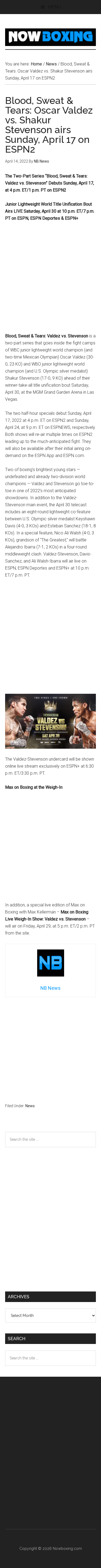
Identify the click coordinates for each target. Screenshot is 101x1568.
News (30, 1106)
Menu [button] (54, 6)
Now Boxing (50, 37)
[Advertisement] (50, 279)
